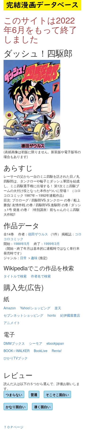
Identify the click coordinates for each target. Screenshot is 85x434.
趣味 (34, 257)
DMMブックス (14, 343)
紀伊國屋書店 (70, 315)
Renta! (57, 350)
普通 (34, 394)
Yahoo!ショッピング (35, 307)
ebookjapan (55, 343)
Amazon (10, 307)
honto (51, 315)
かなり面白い (16, 406)
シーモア (35, 343)
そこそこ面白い (57, 394)
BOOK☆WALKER (17, 350)
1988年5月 (21, 243)
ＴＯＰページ (13, 426)
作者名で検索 (41, 276)
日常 (23, 257)
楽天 (58, 307)
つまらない (14, 394)
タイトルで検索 (15, 276)
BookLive (40, 350)
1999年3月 (52, 243)
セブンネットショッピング (23, 315)
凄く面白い (42, 406)
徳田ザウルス (38, 234)
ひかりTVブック (16, 358)
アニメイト (12, 322)
